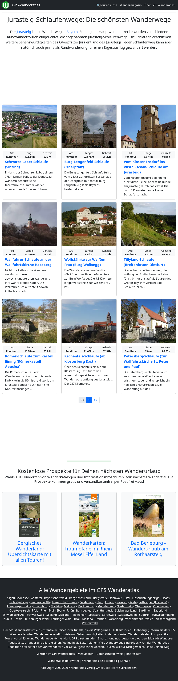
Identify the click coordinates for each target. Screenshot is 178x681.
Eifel (127, 598)
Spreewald (109, 615)
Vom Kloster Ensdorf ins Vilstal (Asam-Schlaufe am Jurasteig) (146, 167)
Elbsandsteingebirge (145, 598)
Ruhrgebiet (83, 610)
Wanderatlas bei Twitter (63, 661)
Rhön (70, 610)
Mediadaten (86, 654)
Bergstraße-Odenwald (107, 598)
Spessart (94, 615)
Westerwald (90, 623)
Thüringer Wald (61, 619)
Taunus (7, 619)
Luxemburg (40, 606)
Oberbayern (143, 606)
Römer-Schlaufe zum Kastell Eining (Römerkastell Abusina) (29, 361)
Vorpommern (134, 619)
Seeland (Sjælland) (58, 615)
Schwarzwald (35, 615)
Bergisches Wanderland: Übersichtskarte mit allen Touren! (29, 551)
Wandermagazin (131, 5)
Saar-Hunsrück (103, 610)
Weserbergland (165, 619)
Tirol (77, 619)
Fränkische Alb (40, 602)
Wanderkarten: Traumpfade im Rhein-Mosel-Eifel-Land (89, 548)
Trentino (100, 619)
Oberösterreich (19, 610)
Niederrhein (125, 606)
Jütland (109, 602)
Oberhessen (161, 606)
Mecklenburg (86, 606)
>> (95, 400)
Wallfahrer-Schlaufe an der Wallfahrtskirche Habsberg (28, 262)
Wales (149, 619)
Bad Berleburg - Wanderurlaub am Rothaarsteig (148, 548)
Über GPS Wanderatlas (159, 5)
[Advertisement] (89, 77)
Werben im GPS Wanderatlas (56, 654)
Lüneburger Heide (19, 606)
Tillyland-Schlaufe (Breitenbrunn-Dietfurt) (144, 262)
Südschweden (127, 615)
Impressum (133, 654)
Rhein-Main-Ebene (53, 610)
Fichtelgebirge (19, 602)
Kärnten (122, 602)
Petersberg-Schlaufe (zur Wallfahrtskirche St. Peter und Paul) (146, 361)
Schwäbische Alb (14, 615)
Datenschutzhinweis (109, 654)
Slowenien (79, 615)
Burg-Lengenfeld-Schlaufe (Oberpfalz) (86, 164)
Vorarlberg (115, 619)
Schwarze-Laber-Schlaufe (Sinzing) (26, 164)
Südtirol (144, 615)
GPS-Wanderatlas (26, 5)
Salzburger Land (126, 610)
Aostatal (36, 598)
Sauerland (160, 610)
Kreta (133, 602)
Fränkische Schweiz (65, 602)
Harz (100, 602)
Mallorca (69, 606)
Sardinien (145, 610)
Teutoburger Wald (37, 619)
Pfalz (35, 610)
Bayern (72, 31)
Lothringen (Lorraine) (153, 602)
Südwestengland (163, 615)
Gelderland (87, 602)
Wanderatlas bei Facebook (99, 661)
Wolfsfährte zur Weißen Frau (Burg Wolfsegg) (84, 262)
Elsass (166, 598)
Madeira (56, 606)
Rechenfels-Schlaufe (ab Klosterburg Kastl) (85, 359)
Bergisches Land (80, 598)
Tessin (18, 619)
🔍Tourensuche (106, 5)
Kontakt (125, 661)
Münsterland (106, 606)
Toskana (87, 619)
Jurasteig (24, 31)
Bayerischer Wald (55, 598)
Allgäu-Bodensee (18, 598)
